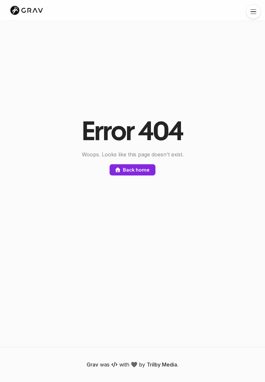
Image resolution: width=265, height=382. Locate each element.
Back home (136, 170)
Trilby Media (162, 364)
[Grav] (26, 10)
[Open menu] (253, 12)
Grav (92, 364)
